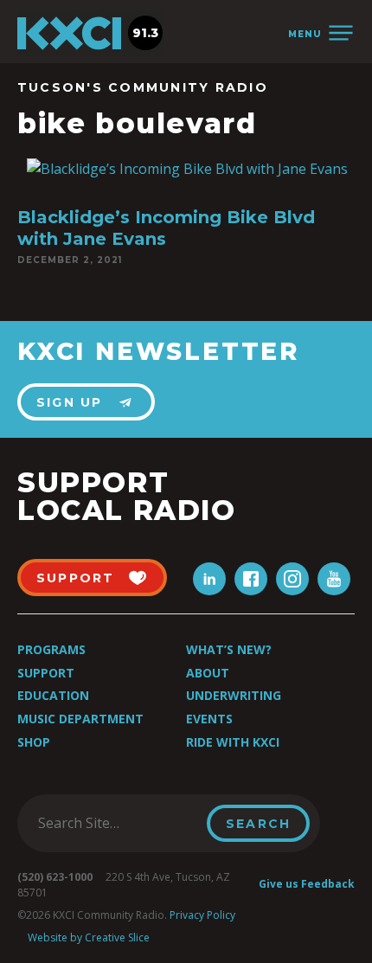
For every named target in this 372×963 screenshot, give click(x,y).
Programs (51, 649)
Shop (33, 742)
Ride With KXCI (232, 742)
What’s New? (229, 649)
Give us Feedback (307, 883)
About (207, 672)
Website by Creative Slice (89, 937)
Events (209, 718)
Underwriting (233, 695)
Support (45, 672)
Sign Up (69, 402)
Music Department (80, 718)
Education (53, 695)
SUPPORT (75, 578)
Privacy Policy (202, 915)
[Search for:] (117, 822)
